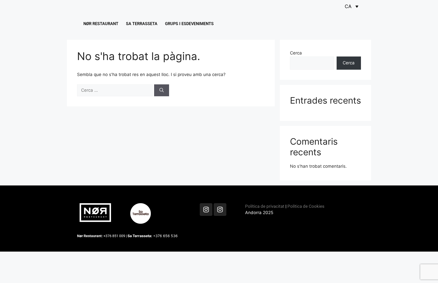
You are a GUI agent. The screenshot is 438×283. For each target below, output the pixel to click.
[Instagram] (206, 209)
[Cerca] (161, 90)
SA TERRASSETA (141, 23)
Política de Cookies (305, 206)
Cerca (296, 52)
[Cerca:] (115, 90)
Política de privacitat (264, 206)
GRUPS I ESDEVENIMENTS (189, 23)
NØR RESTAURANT (100, 23)
